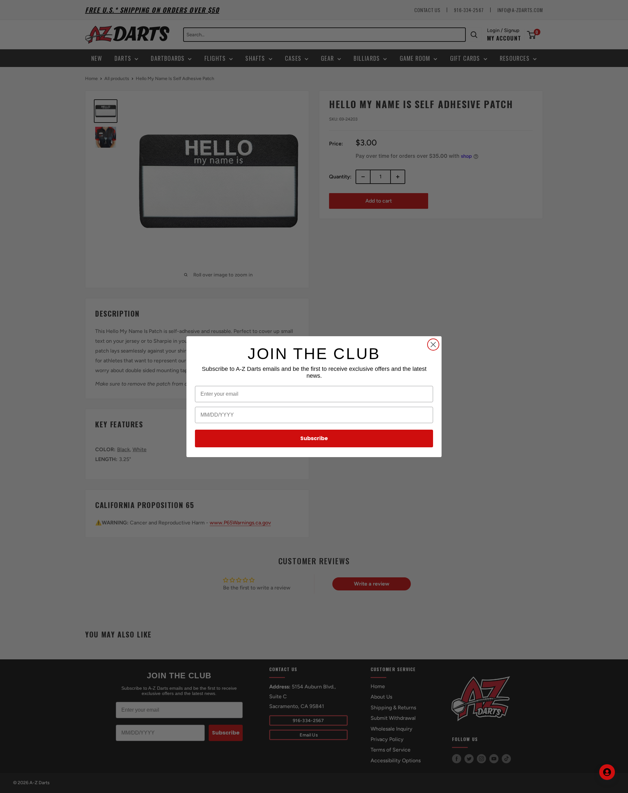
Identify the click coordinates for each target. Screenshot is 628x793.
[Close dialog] (433, 344)
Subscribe (314, 438)
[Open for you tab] (607, 772)
